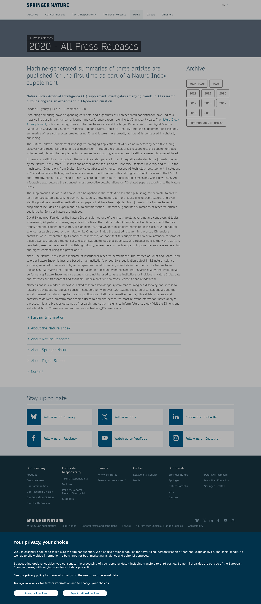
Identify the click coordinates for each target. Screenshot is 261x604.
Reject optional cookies (84, 593)
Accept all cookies (36, 593)
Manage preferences (26, 583)
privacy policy (34, 575)
